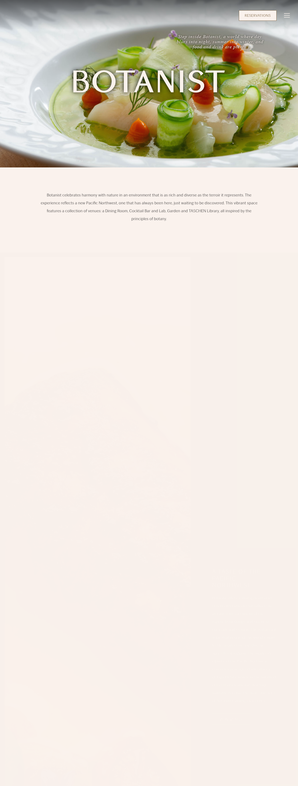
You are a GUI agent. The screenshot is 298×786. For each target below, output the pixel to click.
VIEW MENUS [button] (230, 715)
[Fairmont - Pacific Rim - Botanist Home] (18, 15)
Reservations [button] (258, 15)
